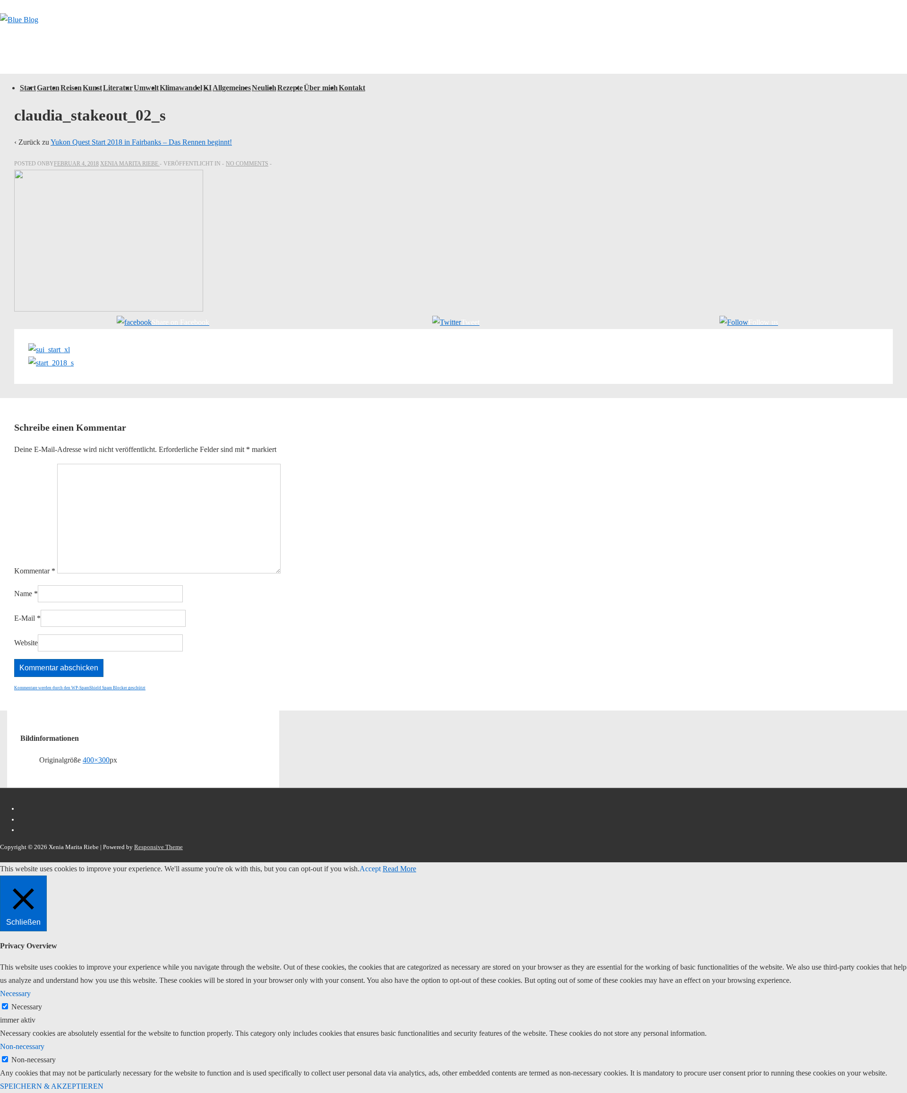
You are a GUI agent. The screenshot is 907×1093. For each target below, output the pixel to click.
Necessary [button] (15, 993)
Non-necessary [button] (22, 1046)
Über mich (321, 88)
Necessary (26, 1007)
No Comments (247, 163)
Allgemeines (232, 88)
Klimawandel (181, 88)
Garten (48, 88)
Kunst (92, 88)
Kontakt (352, 88)
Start (28, 88)
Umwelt (146, 88)
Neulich (264, 88)
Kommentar (34, 571)
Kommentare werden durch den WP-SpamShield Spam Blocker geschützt (79, 687)
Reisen (71, 88)
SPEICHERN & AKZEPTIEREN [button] (51, 1086)
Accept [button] (370, 869)
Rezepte (290, 88)
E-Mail (24, 618)
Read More (399, 869)
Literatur (118, 88)
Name (23, 594)
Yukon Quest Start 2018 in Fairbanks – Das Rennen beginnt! (141, 142)
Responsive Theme (158, 846)
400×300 (96, 760)
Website (26, 643)
